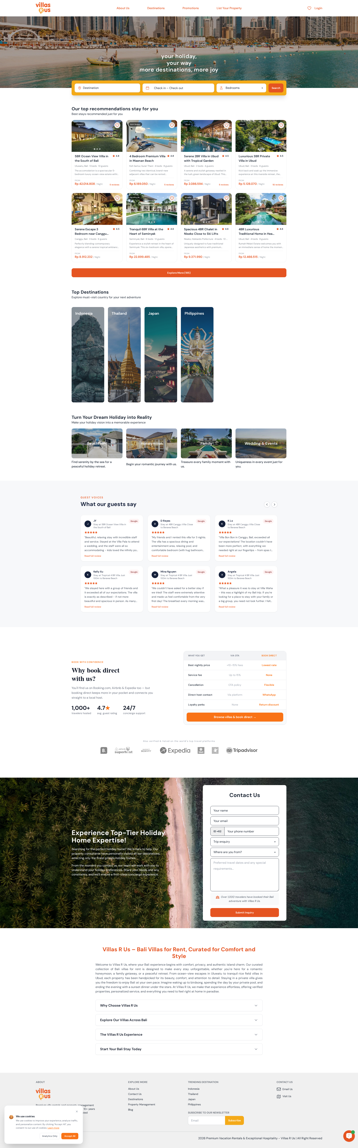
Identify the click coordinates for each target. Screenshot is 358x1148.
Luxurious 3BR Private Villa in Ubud (254, 158)
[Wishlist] (309, 8)
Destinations (135, 1099)
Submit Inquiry (244, 912)
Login (318, 8)
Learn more (53, 1127)
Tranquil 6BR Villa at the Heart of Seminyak (146, 231)
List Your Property (229, 8)
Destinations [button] (156, 8)
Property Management (141, 1104)
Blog (130, 1109)
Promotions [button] (191, 8)
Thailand (193, 1094)
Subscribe (234, 1120)
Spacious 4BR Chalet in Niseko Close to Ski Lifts (201, 231)
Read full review (92, 555)
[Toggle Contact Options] (349, 1136)
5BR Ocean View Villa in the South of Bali (91, 158)
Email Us (287, 1089)
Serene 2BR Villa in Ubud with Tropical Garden (201, 158)
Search (276, 88)
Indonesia (194, 1088)
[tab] (94, 149)
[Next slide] (118, 136)
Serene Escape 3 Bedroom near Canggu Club (91, 231)
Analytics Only (49, 1135)
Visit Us (286, 1096)
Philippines (194, 1104)
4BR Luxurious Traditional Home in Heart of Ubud (257, 231)
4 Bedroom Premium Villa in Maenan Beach (147, 158)
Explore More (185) (179, 272)
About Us (123, 8)
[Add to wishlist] (117, 125)
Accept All (69, 1135)
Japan (191, 1099)
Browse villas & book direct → (235, 717)
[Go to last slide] (76, 136)
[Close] (76, 1111)
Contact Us (135, 1094)
